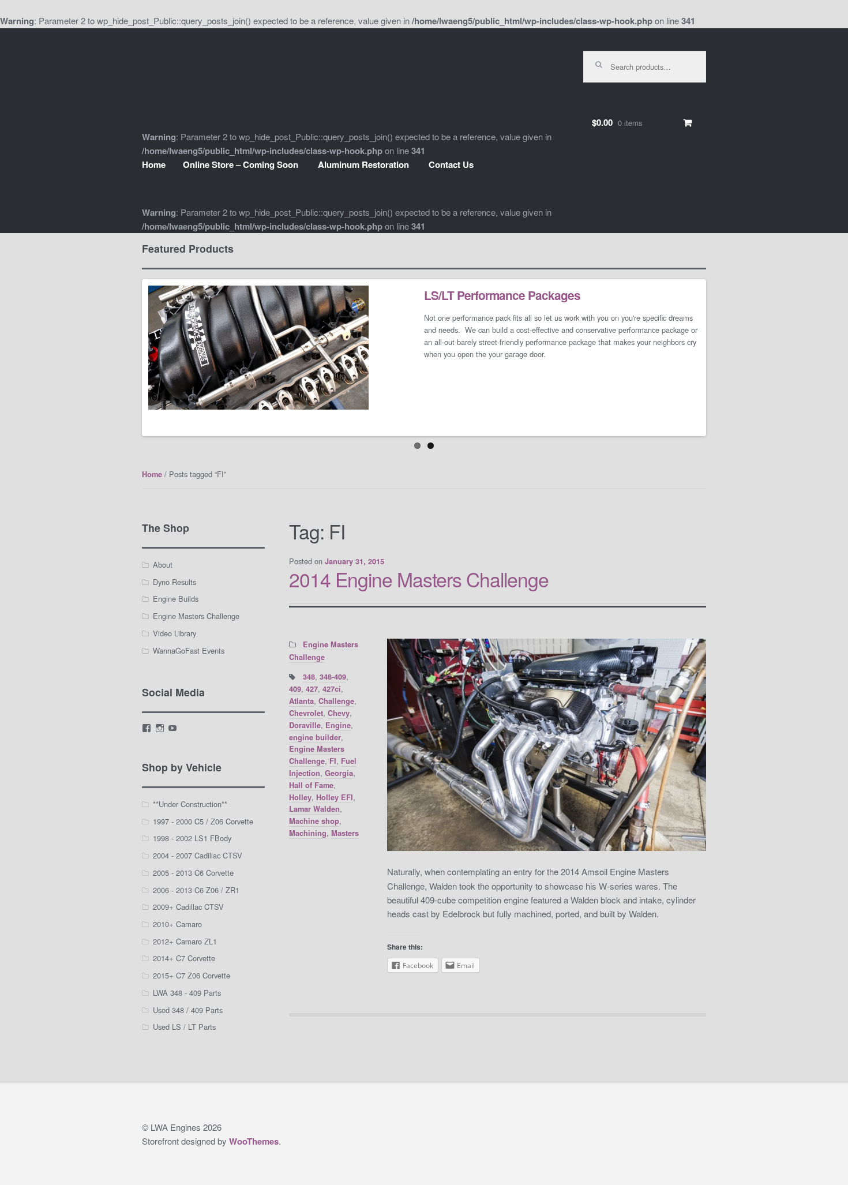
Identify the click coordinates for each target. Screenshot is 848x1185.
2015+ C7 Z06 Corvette (191, 975)
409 (295, 689)
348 (309, 677)
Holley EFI (334, 797)
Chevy (339, 713)
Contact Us (451, 164)
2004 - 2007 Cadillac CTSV (197, 855)
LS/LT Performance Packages (502, 295)
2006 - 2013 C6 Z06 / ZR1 (196, 889)
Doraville (305, 725)
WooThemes (254, 1141)
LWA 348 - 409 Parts (187, 992)
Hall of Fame (311, 785)
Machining (308, 833)
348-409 (333, 677)
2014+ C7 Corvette (184, 957)
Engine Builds (175, 598)
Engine (338, 725)
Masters (345, 833)
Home (154, 164)
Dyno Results (174, 581)
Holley (300, 797)
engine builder (315, 737)
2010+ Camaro (177, 923)
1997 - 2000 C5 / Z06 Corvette (203, 821)
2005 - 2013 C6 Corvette (193, 872)
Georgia (339, 773)
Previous (126, 357)
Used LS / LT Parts (184, 1026)
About (162, 564)
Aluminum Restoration (363, 164)
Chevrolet (306, 713)
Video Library (174, 633)
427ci (331, 689)
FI (332, 761)
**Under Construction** (190, 803)
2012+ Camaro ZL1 (185, 941)
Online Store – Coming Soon (240, 164)
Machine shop (314, 821)
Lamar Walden (314, 809)
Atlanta (301, 701)
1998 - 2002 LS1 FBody (192, 837)
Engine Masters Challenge (316, 755)
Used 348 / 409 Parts (188, 1009)
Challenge (336, 701)
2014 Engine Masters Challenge (419, 579)
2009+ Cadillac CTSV (188, 906)
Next (721, 357)
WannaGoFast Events (188, 650)
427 (312, 689)
